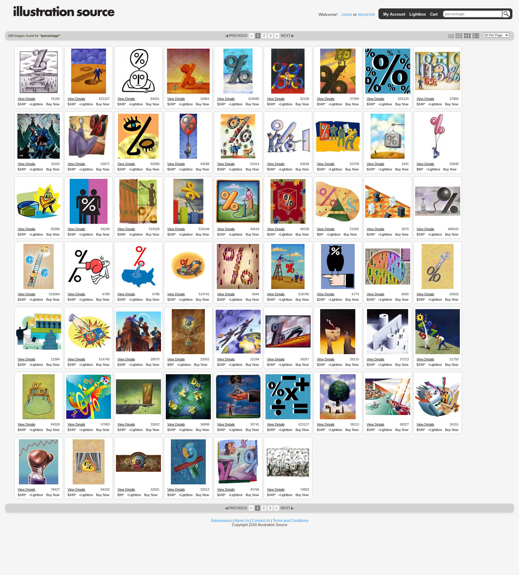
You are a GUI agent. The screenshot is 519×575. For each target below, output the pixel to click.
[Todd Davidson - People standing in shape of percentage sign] (238, 288)
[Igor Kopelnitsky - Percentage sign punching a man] (88, 284)
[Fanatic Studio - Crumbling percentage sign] (238, 92)
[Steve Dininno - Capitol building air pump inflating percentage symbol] (437, 214)
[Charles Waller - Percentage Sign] (38, 92)
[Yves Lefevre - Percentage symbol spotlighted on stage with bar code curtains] (89, 483)
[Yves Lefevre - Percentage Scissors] (438, 288)
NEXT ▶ (287, 36)
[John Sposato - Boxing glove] (38, 483)
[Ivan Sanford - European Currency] (188, 418)
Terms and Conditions (290, 521)
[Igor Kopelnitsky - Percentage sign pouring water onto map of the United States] (138, 288)
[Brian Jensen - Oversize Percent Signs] (238, 483)
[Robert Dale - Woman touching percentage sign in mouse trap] (88, 349)
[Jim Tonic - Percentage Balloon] (437, 157)
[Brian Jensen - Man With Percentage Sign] (88, 157)
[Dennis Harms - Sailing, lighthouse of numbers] (387, 414)
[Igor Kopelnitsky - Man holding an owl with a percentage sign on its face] (338, 288)
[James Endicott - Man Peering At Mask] (337, 353)
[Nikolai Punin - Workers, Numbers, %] (138, 350)
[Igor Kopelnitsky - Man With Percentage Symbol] (138, 92)
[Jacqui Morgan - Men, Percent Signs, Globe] (238, 352)
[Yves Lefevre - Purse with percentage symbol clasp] (39, 418)
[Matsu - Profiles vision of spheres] (138, 470)
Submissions (221, 521)
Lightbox (417, 14)
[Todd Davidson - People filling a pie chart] (387, 283)
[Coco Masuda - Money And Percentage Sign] (337, 220)
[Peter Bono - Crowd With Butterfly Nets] (288, 476)
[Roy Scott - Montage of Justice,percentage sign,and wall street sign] (138, 222)
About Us (241, 521)
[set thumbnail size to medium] (459, 37)
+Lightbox (36, 104)
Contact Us (261, 521)
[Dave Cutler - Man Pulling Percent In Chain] (288, 346)
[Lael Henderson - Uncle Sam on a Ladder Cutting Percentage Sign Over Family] (288, 288)
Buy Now (52, 104)
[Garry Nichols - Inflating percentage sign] (238, 222)
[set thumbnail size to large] (467, 37)
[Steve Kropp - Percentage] (338, 92)
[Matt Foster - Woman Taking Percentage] (38, 217)
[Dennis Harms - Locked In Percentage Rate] (288, 222)
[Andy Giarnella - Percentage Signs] (387, 92)
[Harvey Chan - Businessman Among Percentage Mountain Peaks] (38, 157)
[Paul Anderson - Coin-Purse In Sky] (238, 417)
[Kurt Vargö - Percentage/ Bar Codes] (238, 157)
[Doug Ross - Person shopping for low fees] (38, 348)
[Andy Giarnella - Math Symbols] (288, 418)
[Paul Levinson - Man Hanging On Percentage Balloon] (188, 157)
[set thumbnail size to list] (475, 37)
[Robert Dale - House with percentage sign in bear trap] (188, 282)
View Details (26, 99)
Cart (434, 14)
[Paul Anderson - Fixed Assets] (338, 418)
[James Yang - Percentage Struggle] (288, 92)
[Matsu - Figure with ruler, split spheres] (188, 483)
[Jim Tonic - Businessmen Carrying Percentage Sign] (288, 151)
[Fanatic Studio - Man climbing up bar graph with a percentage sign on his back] (188, 222)
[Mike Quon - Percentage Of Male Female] (89, 222)
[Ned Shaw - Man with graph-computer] (437, 415)
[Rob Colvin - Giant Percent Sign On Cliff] (138, 413)
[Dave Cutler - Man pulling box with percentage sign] (388, 157)
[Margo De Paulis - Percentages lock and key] (88, 418)
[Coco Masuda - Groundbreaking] (437, 353)
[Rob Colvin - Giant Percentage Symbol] (188, 92)
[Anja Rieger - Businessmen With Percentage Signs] (337, 151)
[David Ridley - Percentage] (437, 89)
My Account (394, 14)
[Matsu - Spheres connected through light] (188, 353)
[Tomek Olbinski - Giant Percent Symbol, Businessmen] (387, 353)
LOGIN (346, 15)
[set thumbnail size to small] (451, 37)
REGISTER (366, 15)
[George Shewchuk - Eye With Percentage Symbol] (138, 157)
